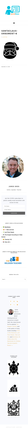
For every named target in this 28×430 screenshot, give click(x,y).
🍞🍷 (4, 229)
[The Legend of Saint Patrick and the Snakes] (14, 415)
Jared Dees (14, 10)
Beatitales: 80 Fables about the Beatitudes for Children (13, 339)
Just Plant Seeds (9, 232)
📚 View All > (6, 242)
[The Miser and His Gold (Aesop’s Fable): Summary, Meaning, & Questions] (14, 395)
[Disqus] (14, 93)
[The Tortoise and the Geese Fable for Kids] (14, 375)
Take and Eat (10, 229)
